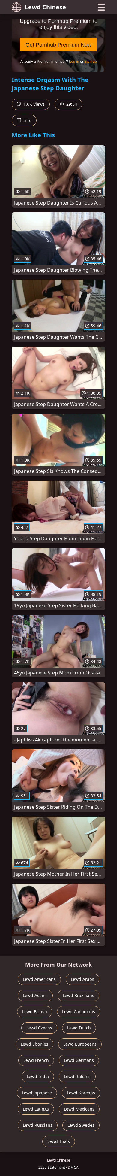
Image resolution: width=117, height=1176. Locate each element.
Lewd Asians (35, 995)
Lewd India (38, 1076)
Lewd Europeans (80, 1044)
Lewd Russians (37, 1125)
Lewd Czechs (39, 1028)
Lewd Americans (39, 979)
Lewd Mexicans (79, 1109)
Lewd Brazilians (78, 995)
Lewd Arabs (82, 979)
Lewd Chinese (45, 7)
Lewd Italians (77, 1076)
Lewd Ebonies (34, 1044)
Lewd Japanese (37, 1093)
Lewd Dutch (79, 1028)
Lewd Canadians (78, 1011)
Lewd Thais (58, 1141)
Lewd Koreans (81, 1093)
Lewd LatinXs (36, 1109)
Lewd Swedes (81, 1125)
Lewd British (34, 1011)
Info (27, 120)
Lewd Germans (79, 1060)
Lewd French (36, 1060)
